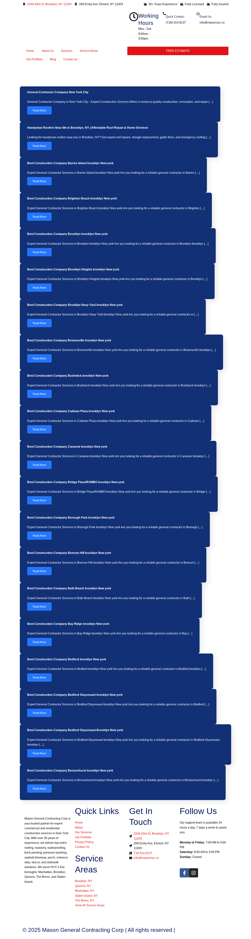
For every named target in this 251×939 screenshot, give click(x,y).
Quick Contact (175, 16)
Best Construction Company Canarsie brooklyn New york (67, 446)
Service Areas (89, 50)
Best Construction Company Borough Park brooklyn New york (70, 517)
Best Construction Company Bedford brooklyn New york (66, 659)
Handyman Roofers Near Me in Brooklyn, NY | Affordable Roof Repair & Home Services (87, 127)
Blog (53, 59)
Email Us (205, 16)
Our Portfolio (34, 59)
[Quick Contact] (164, 13)
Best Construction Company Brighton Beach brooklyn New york (72, 198)
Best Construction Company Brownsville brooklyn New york (69, 340)
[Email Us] (198, 13)
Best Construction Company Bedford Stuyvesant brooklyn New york (75, 694)
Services (66, 50)
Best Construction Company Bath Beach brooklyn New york (69, 588)
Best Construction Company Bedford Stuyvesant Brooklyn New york (75, 730)
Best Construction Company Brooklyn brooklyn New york (67, 233)
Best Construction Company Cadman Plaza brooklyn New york (71, 411)
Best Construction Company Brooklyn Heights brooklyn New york (73, 269)
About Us (48, 50)
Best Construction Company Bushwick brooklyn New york (68, 375)
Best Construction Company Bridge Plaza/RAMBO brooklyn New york (75, 482)
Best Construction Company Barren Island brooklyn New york (70, 163)
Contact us (70, 59)
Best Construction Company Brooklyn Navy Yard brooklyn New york (75, 304)
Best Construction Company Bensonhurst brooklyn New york (70, 770)
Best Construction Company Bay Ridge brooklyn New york (68, 623)
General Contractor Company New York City (57, 92)
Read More (39, 110)
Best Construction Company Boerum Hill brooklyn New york (69, 552)
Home (30, 50)
